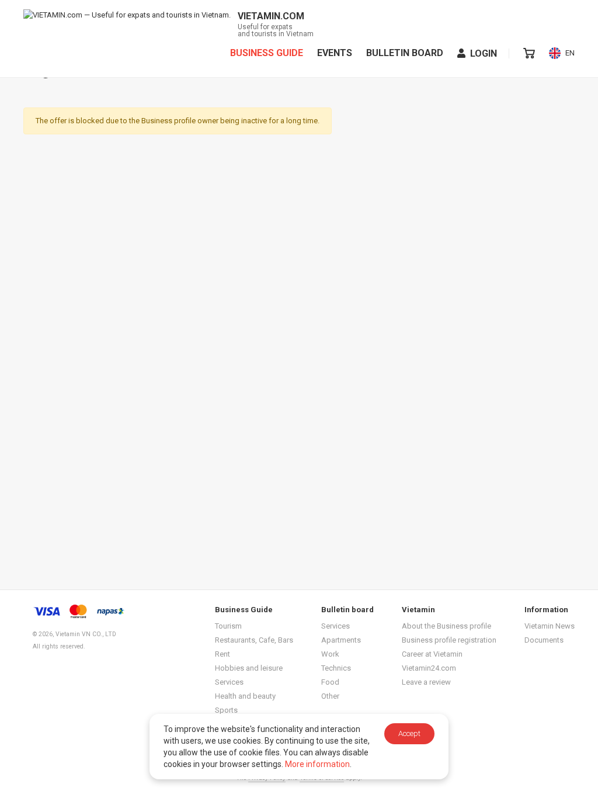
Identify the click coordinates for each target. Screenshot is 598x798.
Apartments (341, 640)
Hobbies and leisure (249, 668)
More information (317, 764)
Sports (226, 710)
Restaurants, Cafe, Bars (254, 640)
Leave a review (426, 682)
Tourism (228, 626)
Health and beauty (245, 696)
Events (334, 53)
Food (330, 682)
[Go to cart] (529, 53)
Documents (544, 640)
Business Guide (266, 53)
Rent (222, 654)
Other (330, 696)
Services (229, 682)
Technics (336, 668)
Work (330, 654)
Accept (409, 733)
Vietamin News (549, 626)
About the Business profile (446, 626)
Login (483, 53)
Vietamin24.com (429, 668)
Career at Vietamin (432, 654)
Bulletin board (404, 53)
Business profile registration (449, 640)
